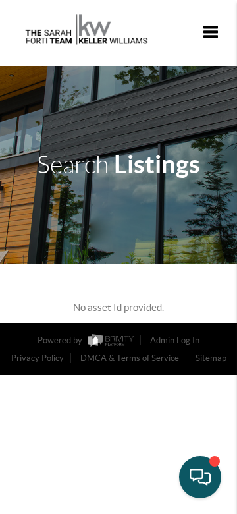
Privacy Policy (37, 358)
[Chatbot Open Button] (200, 477)
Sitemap (211, 358)
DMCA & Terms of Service (129, 358)
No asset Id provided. (118, 307)
